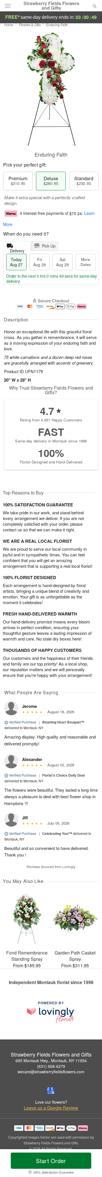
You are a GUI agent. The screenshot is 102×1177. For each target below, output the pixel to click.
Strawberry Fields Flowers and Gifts (51, 5)
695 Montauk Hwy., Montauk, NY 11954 (51, 1060)
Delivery (17, 249)
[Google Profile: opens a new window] (51, 1091)
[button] (90, 1164)
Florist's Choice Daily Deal (63, 775)
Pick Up (49, 246)
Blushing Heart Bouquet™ (63, 722)
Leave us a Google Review (51, 1108)
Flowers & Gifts (30, 24)
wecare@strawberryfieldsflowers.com (51, 1071)
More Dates (85, 262)
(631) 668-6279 (51, 1066)
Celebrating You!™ (57, 833)
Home (8, 24)
